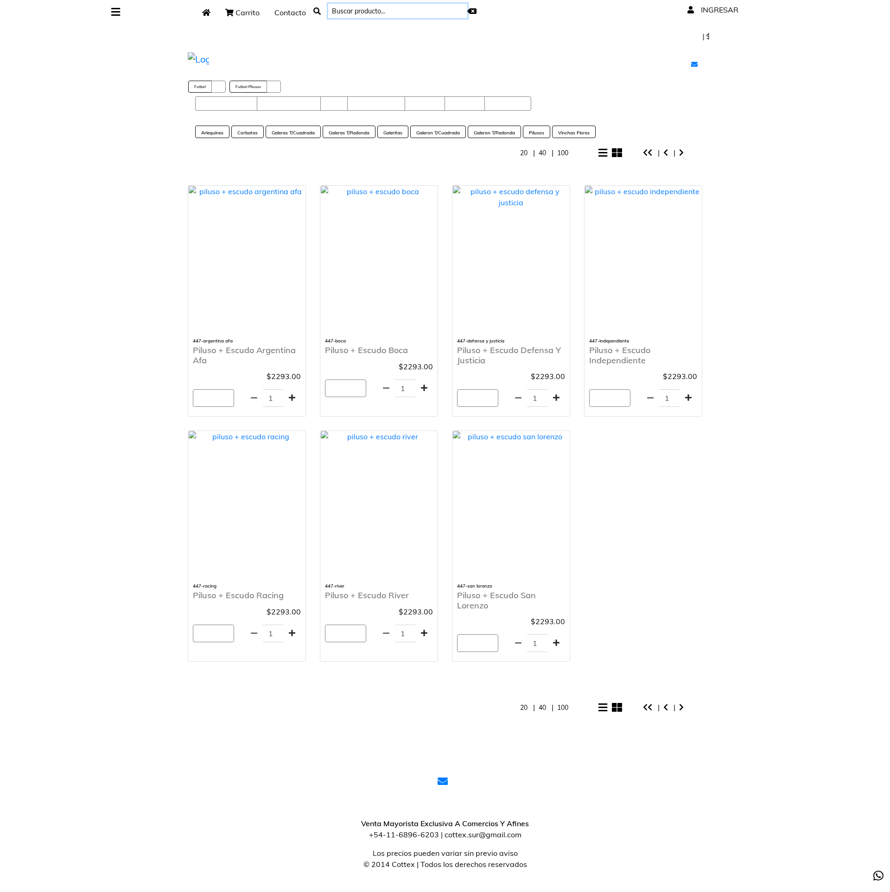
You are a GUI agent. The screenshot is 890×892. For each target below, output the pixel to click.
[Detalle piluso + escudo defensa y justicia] (511, 197)
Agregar (213, 398)
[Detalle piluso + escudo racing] (246, 436)
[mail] (695, 64)
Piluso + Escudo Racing (238, 595)
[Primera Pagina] (648, 152)
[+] (292, 397)
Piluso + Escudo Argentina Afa (244, 355)
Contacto (290, 12)
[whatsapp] (878, 876)
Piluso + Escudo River (367, 595)
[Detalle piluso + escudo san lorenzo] (511, 436)
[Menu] (116, 12)
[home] (206, 12)
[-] (254, 397)
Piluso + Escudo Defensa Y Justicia (509, 355)
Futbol (200, 86)
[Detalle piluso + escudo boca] (379, 191)
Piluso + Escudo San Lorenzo (496, 600)
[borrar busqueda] (472, 11)
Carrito (247, 12)
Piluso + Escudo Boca (366, 350)
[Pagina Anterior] (666, 152)
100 (563, 153)
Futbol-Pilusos (248, 86)
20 (524, 153)
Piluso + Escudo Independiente (619, 355)
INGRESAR (718, 9)
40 (543, 153)
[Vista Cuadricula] (617, 152)
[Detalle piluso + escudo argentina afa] (246, 191)
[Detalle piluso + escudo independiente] (643, 191)
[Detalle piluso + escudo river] (379, 436)
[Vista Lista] (602, 152)
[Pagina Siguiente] (682, 152)
